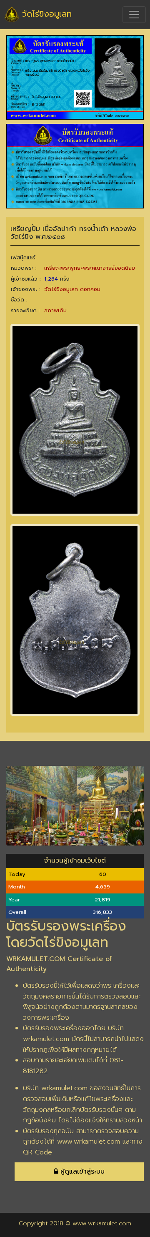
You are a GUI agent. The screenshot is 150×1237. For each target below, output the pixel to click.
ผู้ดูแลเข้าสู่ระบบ (81, 1172)
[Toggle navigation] (134, 14)
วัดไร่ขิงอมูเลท (45, 14)
